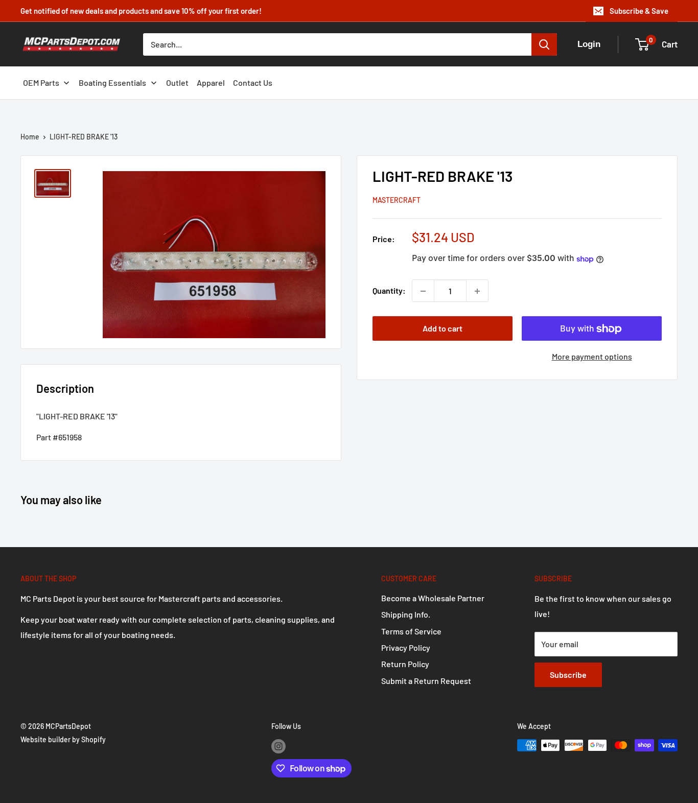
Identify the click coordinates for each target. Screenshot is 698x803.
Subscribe (568, 674)
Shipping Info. (405, 614)
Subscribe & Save (639, 10)
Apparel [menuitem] (211, 82)
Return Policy (405, 664)
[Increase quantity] (477, 291)
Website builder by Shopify (63, 739)
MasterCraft (397, 200)
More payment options (592, 357)
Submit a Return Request (426, 681)
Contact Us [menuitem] (252, 82)
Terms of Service (411, 631)
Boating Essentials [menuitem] (112, 82)
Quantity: (389, 291)
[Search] (544, 44)
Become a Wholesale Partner (432, 598)
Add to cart (442, 329)
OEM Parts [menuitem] (41, 82)
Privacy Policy (405, 647)
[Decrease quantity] (423, 291)
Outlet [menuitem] (177, 82)
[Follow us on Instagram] (278, 746)
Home (29, 136)
